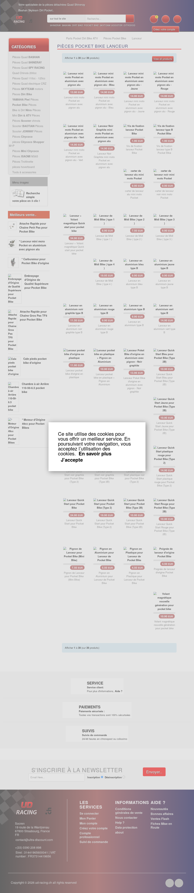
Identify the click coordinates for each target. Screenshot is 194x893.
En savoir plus (95, 453)
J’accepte (72, 460)
